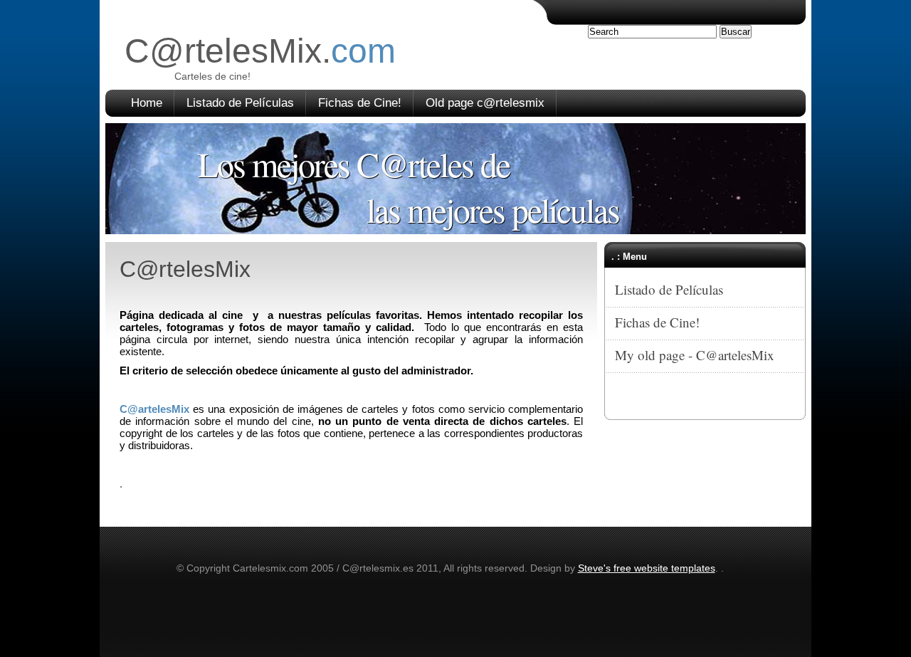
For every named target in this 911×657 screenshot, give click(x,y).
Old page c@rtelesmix (485, 103)
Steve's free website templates (646, 568)
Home (146, 103)
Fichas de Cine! (359, 103)
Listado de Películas (240, 103)
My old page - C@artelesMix (694, 355)
